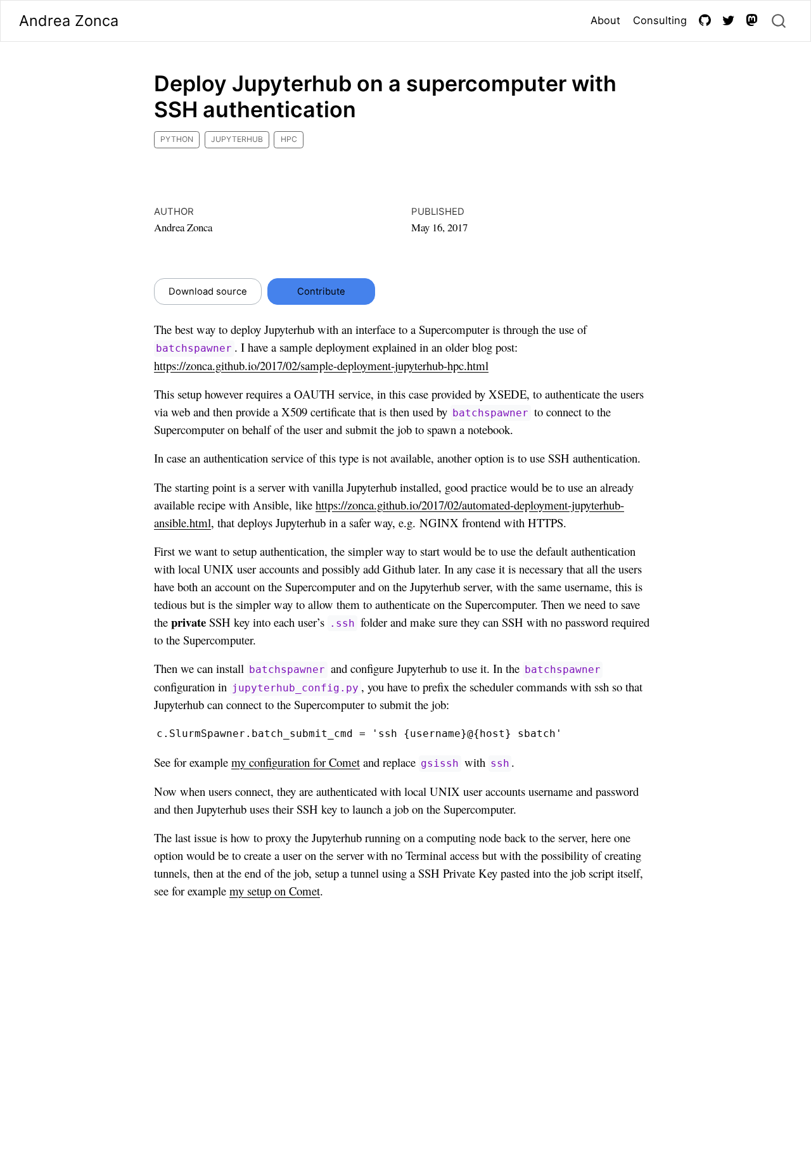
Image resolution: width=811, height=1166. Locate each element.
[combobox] (779, 21)
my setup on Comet (274, 891)
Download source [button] (208, 291)
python (176, 139)
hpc (289, 139)
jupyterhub (237, 139)
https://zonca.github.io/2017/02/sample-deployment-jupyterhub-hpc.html (321, 365)
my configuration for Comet (295, 762)
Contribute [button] (321, 291)
